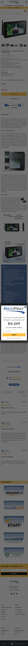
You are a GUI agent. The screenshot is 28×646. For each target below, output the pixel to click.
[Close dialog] (25, 307)
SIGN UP (14, 335)
